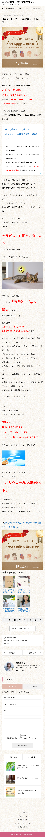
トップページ (22, 812)
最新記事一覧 (22, 820)
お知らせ (9, 640)
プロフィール (22, 816)
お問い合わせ (22, 827)
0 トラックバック (33, 686)
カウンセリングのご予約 (22, 823)
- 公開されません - (12, 704)
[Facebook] (20, 670)
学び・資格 (16, 640)
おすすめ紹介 (23, 640)
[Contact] (23, 670)
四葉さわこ (14, 637)
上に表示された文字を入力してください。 (22, 738)
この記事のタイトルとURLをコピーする (22, 628)
